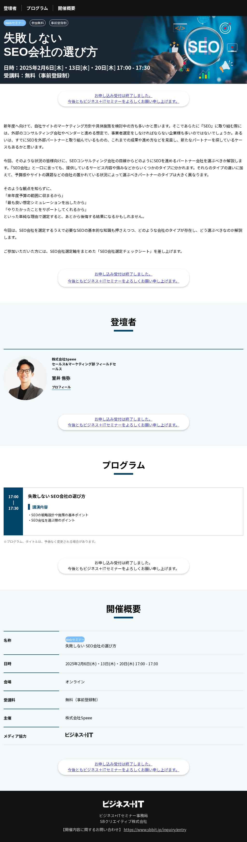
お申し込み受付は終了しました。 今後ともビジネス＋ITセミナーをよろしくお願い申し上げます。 (123, 98)
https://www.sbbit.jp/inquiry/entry (155, 829)
